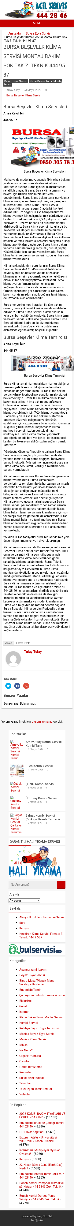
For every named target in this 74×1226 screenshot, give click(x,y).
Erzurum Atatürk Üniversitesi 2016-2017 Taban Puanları (38, 1139)
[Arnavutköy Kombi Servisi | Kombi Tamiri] (17, 758)
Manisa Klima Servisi (33, 1039)
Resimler (25, 1072)
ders (22, 923)
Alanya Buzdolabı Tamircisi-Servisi (42, 917)
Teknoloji (25, 1083)
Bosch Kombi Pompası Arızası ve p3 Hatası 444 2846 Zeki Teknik (41, 1184)
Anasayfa (14, 33)
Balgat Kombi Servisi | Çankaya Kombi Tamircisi (43, 817)
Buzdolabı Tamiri (30, 990)
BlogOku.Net (44, 1216)
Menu (37, 23)
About (8, 643)
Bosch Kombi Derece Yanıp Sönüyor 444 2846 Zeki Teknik (39, 1197)
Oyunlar (24, 1061)
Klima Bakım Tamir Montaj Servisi (32, 83)
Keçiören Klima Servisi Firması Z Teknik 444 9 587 (41, 935)
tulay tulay (13, 90)
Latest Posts (23, 643)
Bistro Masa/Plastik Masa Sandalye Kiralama (36, 982)
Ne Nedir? (26, 1050)
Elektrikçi (25, 1001)
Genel (23, 1006)
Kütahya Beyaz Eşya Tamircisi (39, 1028)
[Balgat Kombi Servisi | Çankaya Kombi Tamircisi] (17, 832)
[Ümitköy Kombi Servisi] (17, 808)
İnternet (24, 1012)
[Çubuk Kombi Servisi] (17, 790)
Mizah (23, 1045)
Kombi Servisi (28, 1023)
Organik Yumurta (30, 1056)
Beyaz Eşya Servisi (38, 33)
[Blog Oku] (37, 17)
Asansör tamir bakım (32, 969)
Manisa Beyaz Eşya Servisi (37, 1034)
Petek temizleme (30, 1067)
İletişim (24, 928)
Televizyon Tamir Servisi (35, 1089)
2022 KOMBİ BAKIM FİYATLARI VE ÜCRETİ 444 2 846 (42, 1115)
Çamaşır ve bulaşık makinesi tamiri (42, 995)
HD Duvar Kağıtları (31, 1132)
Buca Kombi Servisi (39, 766)
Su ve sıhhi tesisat (31, 1078)
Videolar (24, 1094)
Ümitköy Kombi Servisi (41, 798)
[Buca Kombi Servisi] (17, 776)
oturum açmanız (42, 721)
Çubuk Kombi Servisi (40, 784)
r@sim (39, 1220)
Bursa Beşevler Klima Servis (23, 95)
